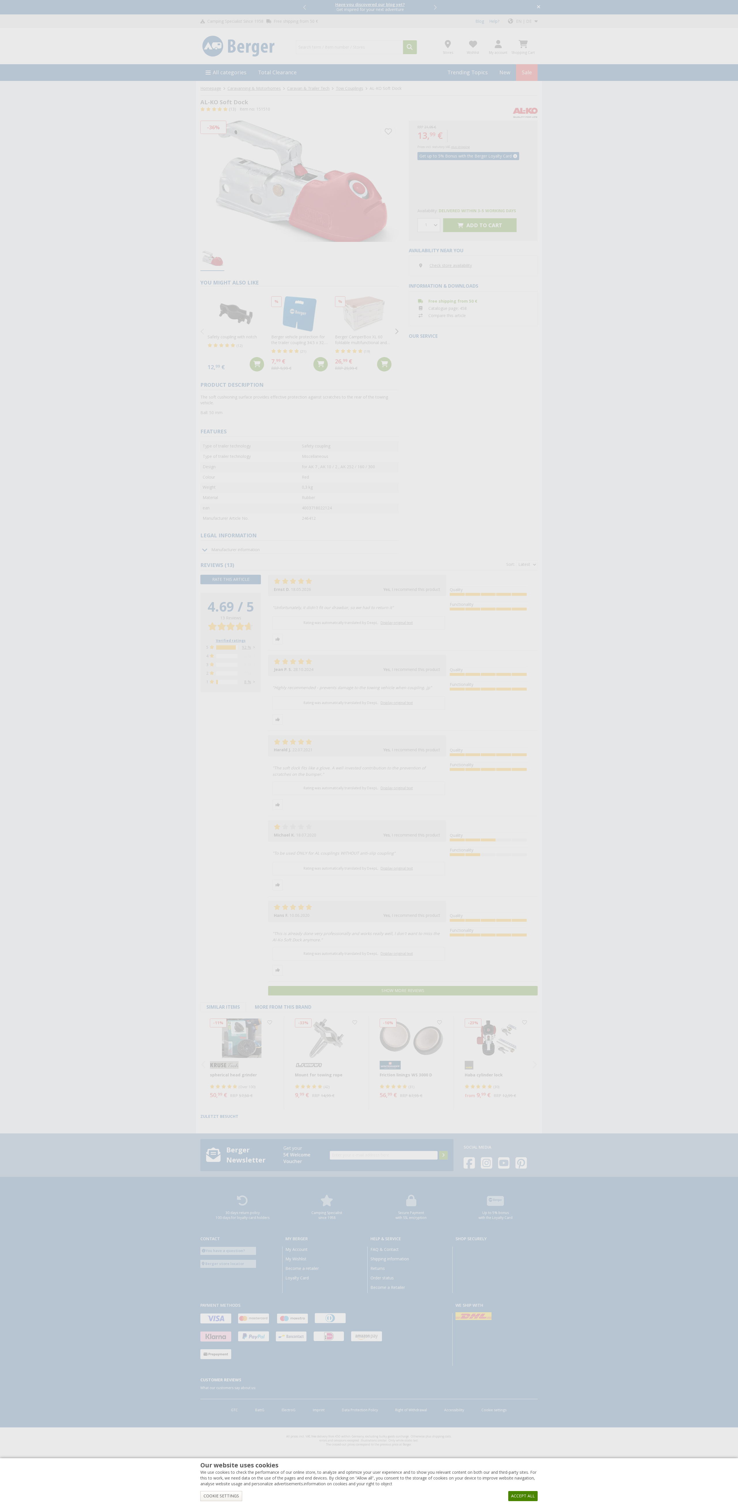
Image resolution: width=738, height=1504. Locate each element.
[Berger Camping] (244, 46)
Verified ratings (231, 641)
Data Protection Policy (360, 1410)
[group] (212, 258)
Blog (479, 21)
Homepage (210, 88)
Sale (527, 72)
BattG (259, 1410)
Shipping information (389, 1259)
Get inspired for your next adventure (370, 7)
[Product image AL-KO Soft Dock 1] (299, 181)
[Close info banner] (539, 7)
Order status (382, 1278)
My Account (296, 1249)
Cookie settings (494, 1410)
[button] (305, 7)
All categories (229, 72)
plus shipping (460, 147)
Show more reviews (402, 990)
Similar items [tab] (223, 1007)
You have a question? (225, 1251)
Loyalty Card (297, 1278)
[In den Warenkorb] (257, 364)
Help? (494, 21)
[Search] (410, 47)
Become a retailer (302, 1268)
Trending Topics (467, 72)
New (504, 72)
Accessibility (454, 1410)
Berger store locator (224, 1264)
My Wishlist (295, 1259)
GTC (234, 1410)
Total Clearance (277, 72)
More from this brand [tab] (283, 1007)
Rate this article (230, 579)
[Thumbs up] (277, 639)
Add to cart (483, 225)
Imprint (319, 1410)
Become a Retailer (387, 1287)
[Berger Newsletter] (443, 1155)
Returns (377, 1268)
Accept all (523, 1496)
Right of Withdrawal (411, 1410)
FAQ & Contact (384, 1249)
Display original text (397, 623)
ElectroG (288, 1410)
